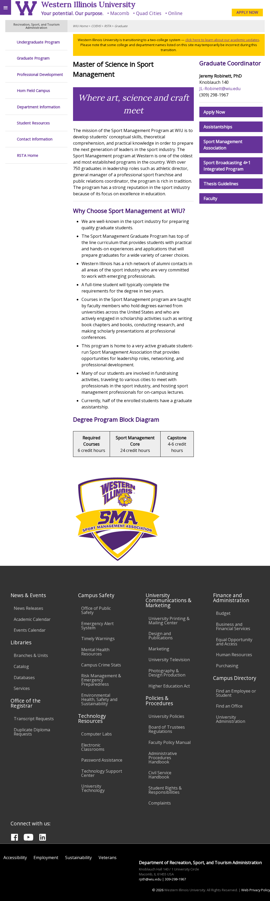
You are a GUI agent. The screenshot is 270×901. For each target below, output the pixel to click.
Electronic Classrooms (92, 747)
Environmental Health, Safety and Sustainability (99, 699)
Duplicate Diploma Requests (32, 732)
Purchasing (227, 666)
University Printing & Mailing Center (169, 621)
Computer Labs (96, 734)
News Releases (28, 608)
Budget (223, 613)
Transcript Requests (34, 719)
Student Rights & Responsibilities (165, 790)
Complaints (159, 803)
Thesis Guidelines (221, 184)
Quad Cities (148, 13)
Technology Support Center (101, 773)
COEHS (96, 26)
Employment (45, 857)
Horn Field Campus (33, 90)
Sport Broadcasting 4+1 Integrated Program (227, 166)
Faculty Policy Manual (169, 742)
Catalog (21, 666)
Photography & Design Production (166, 673)
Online (175, 13)
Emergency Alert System (97, 626)
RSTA (107, 26)
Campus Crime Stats (101, 665)
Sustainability (78, 857)
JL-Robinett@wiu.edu (219, 88)
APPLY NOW (247, 12)
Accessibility (15, 857)
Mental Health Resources (95, 652)
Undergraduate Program (38, 42)
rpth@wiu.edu (150, 879)
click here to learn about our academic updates (222, 39)
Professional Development (40, 74)
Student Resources (33, 123)
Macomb (119, 13)
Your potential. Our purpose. (72, 13)
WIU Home (80, 26)
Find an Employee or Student (236, 693)
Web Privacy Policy (255, 890)
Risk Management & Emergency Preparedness (101, 680)
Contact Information (34, 139)
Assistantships (218, 127)
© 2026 (157, 890)
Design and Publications (160, 636)
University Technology (93, 788)
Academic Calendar (32, 619)
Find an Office (229, 706)
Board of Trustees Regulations (166, 729)
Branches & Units (31, 655)
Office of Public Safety (96, 610)
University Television (169, 660)
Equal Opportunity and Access (234, 642)
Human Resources (234, 655)
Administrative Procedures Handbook (162, 758)
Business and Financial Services (233, 626)
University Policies (166, 716)
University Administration (230, 719)
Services (22, 688)
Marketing (158, 649)
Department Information (38, 107)
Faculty (210, 198)
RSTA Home (27, 155)
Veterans (108, 857)
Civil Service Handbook (159, 775)
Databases (24, 677)
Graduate (120, 26)
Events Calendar (30, 630)
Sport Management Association (223, 145)
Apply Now (214, 112)
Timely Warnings (98, 638)
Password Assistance (101, 760)
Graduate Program (33, 58)
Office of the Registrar (26, 703)
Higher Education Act (169, 686)
